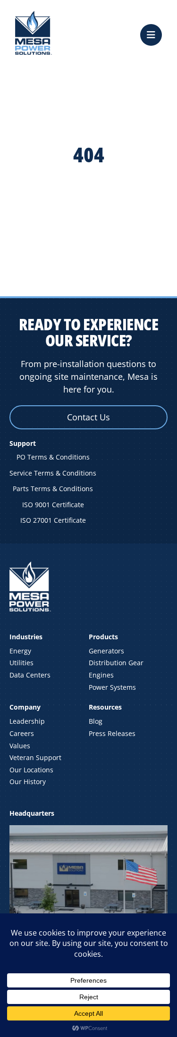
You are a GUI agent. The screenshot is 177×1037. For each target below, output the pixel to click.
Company (25, 707)
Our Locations (31, 769)
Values (19, 745)
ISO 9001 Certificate (53, 504)
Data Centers (30, 674)
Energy (20, 650)
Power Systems (112, 687)
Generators (106, 650)
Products (103, 637)
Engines (101, 674)
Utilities (21, 662)
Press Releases (112, 733)
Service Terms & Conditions (52, 472)
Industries (25, 637)
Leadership (27, 721)
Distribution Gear (116, 662)
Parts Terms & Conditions (53, 488)
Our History (27, 781)
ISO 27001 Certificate (53, 520)
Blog (95, 721)
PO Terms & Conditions (53, 456)
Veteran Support (35, 757)
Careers (21, 733)
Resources (105, 707)
